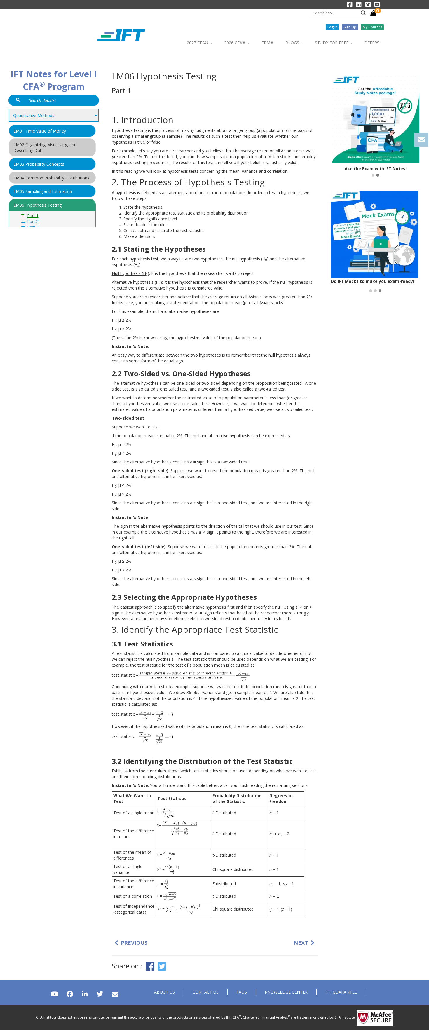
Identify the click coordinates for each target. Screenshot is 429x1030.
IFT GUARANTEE (341, 992)
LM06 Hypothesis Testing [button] (37, 205)
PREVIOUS (134, 942)
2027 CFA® (198, 43)
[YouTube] (54, 994)
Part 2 (32, 221)
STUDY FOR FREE (332, 43)
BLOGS (292, 43)
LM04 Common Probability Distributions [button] (51, 178)
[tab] (52, 131)
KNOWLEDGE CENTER (286, 992)
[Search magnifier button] (363, 13)
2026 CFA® (235, 43)
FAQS (241, 992)
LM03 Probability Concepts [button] (38, 164)
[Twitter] (99, 994)
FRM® (267, 43)
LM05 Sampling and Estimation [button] (42, 191)
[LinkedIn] (84, 994)
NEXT (301, 942)
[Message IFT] (114, 994)
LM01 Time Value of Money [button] (39, 131)
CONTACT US (206, 992)
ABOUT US (164, 992)
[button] (332, 27)
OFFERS (371, 43)
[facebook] (69, 994)
